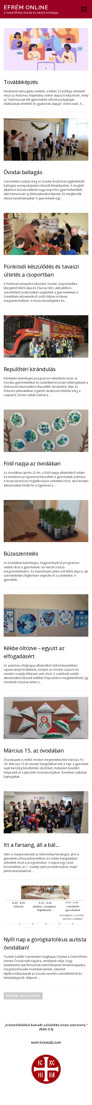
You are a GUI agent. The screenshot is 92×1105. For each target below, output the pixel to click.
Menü (84, 9)
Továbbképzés (21, 81)
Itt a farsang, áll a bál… (31, 844)
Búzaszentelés (21, 553)
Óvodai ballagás (23, 172)
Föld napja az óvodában (32, 463)
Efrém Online (26, 7)
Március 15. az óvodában (34, 750)
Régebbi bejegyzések (23, 996)
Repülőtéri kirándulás (29, 369)
